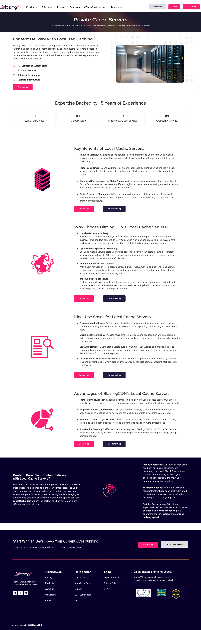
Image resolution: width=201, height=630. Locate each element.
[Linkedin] (15, 593)
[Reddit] (26, 593)
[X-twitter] (20, 593)
